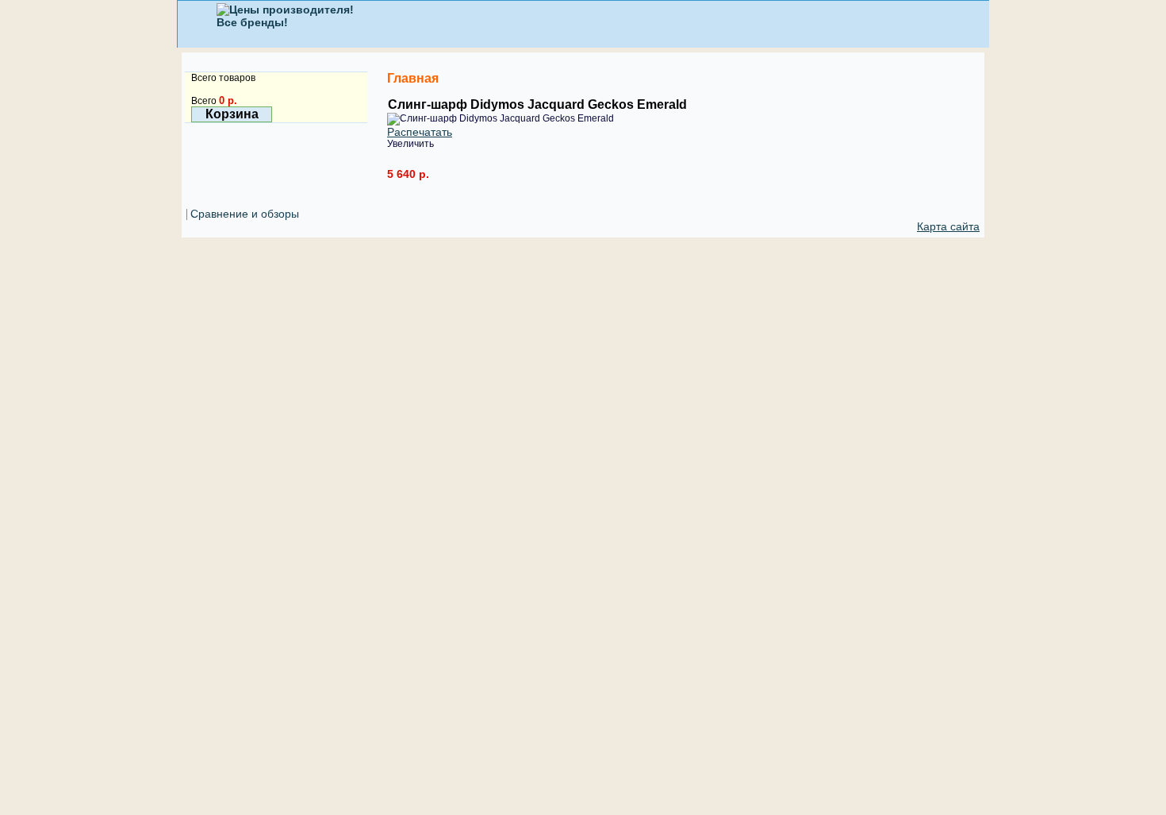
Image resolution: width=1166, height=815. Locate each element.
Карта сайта (948, 226)
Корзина (232, 114)
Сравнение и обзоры (244, 213)
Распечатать (419, 132)
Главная (413, 78)
